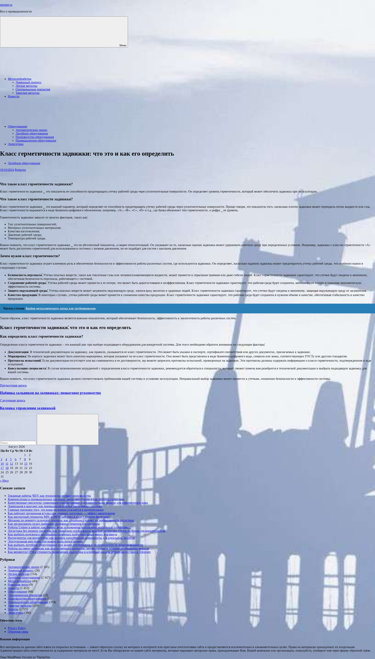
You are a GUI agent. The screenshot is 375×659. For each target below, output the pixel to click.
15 (25, 463)
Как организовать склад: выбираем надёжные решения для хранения (54, 523)
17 (2, 468)
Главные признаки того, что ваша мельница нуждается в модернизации (56, 509)
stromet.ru (6, 4)
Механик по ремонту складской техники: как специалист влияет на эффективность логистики (71, 520)
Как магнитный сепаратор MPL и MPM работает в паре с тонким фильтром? (59, 516)
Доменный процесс (29, 82)
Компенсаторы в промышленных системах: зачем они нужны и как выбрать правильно (66, 499)
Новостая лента (18, 584)
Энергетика (15, 144)
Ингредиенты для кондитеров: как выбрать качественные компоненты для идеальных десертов (71, 538)
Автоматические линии (31, 130)
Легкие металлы (26, 85)
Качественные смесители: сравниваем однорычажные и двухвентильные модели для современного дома (78, 502)
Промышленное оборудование (36, 140)
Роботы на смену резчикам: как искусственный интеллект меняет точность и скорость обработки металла (78, 548)
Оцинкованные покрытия (33, 89)
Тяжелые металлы (27, 93)
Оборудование (17, 126)
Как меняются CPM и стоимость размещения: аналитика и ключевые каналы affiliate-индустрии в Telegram (79, 552)
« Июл (4, 480)
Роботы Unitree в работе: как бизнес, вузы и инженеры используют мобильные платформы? (69, 527)
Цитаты (13, 609)
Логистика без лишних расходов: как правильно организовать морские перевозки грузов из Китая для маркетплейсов (86, 530)
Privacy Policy (17, 628)
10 (2, 463)
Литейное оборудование (32, 133)
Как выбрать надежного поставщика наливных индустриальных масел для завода (62, 534)
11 (6, 463)
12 (11, 463)
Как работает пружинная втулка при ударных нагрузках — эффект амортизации (61, 513)
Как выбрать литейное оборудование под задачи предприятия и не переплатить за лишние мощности (75, 545)
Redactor (20, 169)
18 (7, 468)
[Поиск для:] (18, 442)
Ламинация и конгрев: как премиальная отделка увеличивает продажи (55, 506)
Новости (13, 96)
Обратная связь (18, 631)
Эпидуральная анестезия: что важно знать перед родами (45, 541)
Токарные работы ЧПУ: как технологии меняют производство (49, 495)
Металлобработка (19, 78)
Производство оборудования (35, 137)
